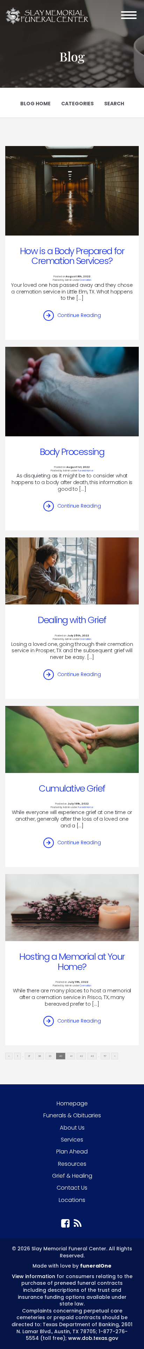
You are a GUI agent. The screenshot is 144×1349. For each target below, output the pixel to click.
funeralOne (95, 1265)
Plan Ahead (72, 1152)
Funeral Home (85, 470)
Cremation (85, 280)
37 (29, 1056)
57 (105, 1056)
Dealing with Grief (72, 620)
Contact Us (72, 1188)
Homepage (72, 1103)
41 (71, 1056)
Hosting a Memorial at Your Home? (72, 961)
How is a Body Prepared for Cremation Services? (72, 256)
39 (50, 1056)
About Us (72, 1128)
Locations (72, 1200)
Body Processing (72, 451)
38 (39, 1056)
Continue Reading (79, 315)
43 (92, 1056)
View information (33, 1276)
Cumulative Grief (72, 788)
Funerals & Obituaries (72, 1115)
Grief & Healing (72, 1176)
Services (72, 1140)
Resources (72, 1164)
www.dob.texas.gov (93, 1338)
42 (81, 1056)
